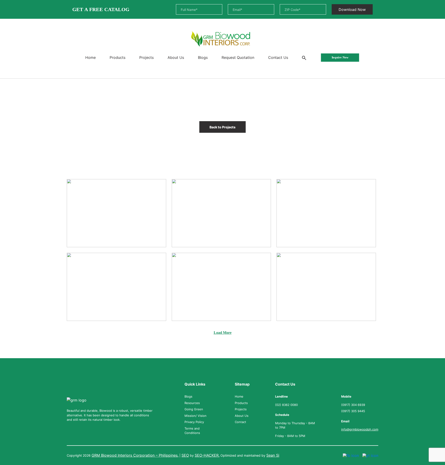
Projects (146, 57)
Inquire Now (339, 57)
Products (117, 57)
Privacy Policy (194, 422)
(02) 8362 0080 (286, 405)
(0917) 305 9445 (353, 411)
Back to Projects (222, 127)
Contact (240, 422)
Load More (223, 333)
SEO (185, 455)
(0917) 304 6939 (353, 405)
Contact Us (278, 57)
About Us (176, 57)
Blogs (203, 57)
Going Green (193, 409)
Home (90, 57)
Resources (192, 403)
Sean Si (272, 455)
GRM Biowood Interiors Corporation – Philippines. (135, 455)
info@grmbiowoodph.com (359, 429)
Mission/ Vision (195, 416)
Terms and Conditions (192, 431)
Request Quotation (238, 57)
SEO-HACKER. (207, 455)
